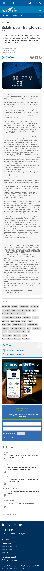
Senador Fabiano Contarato (11, 339)
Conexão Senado (8, 500)
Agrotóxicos (6, 306)
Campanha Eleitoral (8, 310)
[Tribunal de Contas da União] (12, 530)
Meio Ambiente (32, 324)
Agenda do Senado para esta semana (21, 503)
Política (4, 332)
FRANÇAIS (21, 534)
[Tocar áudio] (4, 57)
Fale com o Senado (10, 560)
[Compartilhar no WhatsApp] (32, 57)
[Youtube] (19, 525)
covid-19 (35, 317)
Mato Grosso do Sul (19, 324)
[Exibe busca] (39, 9)
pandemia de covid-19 (18, 328)
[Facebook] (4, 525)
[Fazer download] (12, 57)
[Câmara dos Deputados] (3, 530)
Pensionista (5, 552)
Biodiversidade (24, 306)
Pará (28, 328)
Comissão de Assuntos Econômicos (13, 314)
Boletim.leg (34, 306)
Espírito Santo (15, 321)
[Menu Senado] (3, 3)
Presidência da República (17, 332)
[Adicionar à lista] (8, 57)
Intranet (6, 539)
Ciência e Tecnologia (23, 310)
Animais (14, 306)
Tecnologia (25, 339)
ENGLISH (5, 534)
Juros (24, 321)
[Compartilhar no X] (40, 57)
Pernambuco (37, 328)
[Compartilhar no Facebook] (36, 57)
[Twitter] (9, 525)
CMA (34, 310)
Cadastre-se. (17, 438)
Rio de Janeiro (7, 335)
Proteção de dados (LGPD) (11, 557)
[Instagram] (14, 525)
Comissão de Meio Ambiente (11, 317)
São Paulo (17, 335)
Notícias (5, 452)
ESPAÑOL (13, 534)
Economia (5, 321)
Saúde (25, 335)
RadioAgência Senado (9, 48)
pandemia (5, 328)
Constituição (27, 317)
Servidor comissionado (9, 546)
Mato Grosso (6, 324)
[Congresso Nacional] (7, 530)
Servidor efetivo (7, 543)
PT (28, 332)
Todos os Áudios (8, 514)
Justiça (30, 321)
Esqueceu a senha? (9, 433)
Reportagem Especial (10, 488)
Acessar (21, 434)
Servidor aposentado (9, 549)
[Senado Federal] (22, 3)
